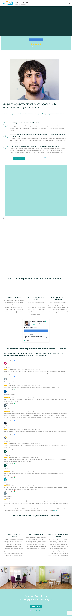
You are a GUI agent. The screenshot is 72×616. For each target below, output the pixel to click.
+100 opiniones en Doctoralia (36, 46)
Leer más (55, 510)
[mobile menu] (65, 3)
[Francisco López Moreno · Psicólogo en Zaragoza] (15, 3)
